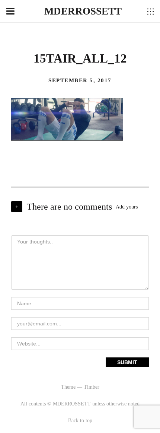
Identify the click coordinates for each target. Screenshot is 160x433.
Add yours (127, 207)
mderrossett (83, 11)
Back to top (80, 420)
